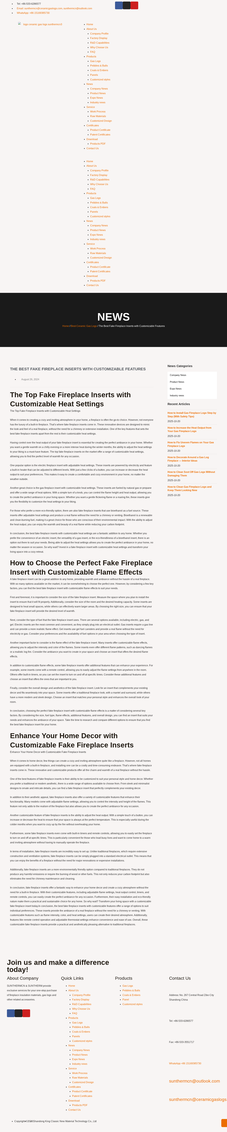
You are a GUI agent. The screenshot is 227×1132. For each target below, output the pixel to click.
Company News (99, 88)
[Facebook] (119, 5)
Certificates (92, 125)
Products (91, 56)
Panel (125, 999)
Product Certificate (100, 130)
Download (92, 139)
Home (89, 24)
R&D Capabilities (99, 42)
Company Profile (99, 33)
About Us (91, 29)
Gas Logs (95, 61)
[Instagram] (126, 5)
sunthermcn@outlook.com (194, 1081)
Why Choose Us (99, 47)
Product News (98, 93)
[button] (149, 156)
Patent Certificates (100, 134)
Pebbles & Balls (99, 65)
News (89, 84)
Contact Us (92, 148)
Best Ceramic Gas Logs (84, 326)
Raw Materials (98, 116)
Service (90, 107)
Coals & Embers (99, 70)
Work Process (97, 111)
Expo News (96, 97)
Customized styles (100, 79)
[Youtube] (134, 5)
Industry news (97, 102)
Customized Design (101, 121)
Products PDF (98, 143)
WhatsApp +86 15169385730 (185, 1063)
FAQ (92, 52)
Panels (94, 75)
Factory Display (98, 38)
